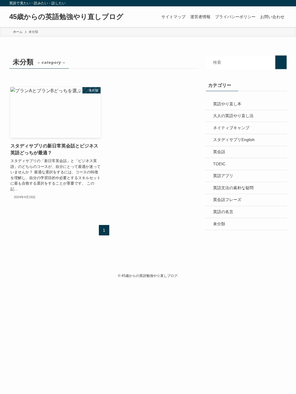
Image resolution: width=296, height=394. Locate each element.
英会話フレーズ (227, 199)
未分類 (219, 224)
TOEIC (219, 164)
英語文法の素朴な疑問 (233, 187)
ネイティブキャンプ (231, 127)
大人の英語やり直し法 (233, 115)
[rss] (275, 3)
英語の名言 (223, 211)
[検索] (283, 3)
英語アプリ (223, 175)
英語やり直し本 (227, 104)
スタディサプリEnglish (234, 139)
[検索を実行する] (281, 62)
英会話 (219, 151)
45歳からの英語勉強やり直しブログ (66, 16)
